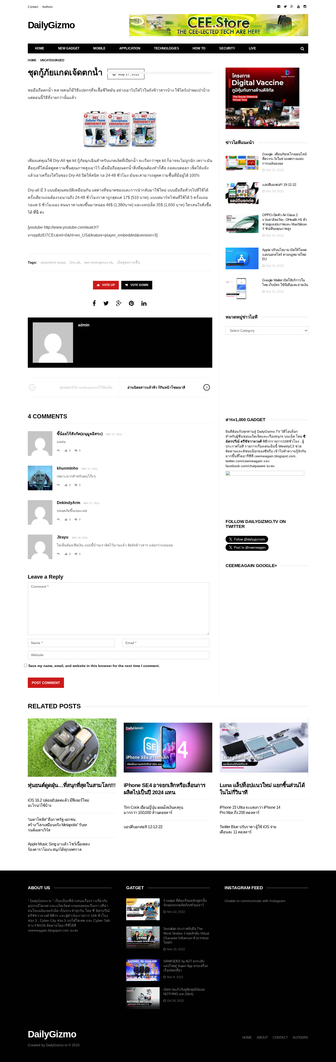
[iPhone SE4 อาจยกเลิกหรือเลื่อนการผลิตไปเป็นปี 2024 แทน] (168, 747)
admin (84, 325)
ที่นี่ (36, 212)
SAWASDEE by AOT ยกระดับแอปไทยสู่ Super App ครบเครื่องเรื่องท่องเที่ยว (185, 965)
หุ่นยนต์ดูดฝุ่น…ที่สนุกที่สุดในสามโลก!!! (71, 785)
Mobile (99, 48)
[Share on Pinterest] (131, 303)
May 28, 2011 (80, 537)
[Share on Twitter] (106, 303)
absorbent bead (53, 262)
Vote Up (108, 285)
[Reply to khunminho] (58, 485)
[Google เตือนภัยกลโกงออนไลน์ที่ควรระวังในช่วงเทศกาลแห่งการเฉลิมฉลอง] (242, 163)
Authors (47, 7)
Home (39, 48)
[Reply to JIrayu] (58, 554)
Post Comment (46, 683)
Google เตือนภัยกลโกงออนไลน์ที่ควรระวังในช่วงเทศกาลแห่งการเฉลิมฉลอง (284, 158)
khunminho (67, 468)
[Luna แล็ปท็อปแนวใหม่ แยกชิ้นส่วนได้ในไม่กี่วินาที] (264, 747)
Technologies (166, 48)
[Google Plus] (291, 6)
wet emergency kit (98, 262)
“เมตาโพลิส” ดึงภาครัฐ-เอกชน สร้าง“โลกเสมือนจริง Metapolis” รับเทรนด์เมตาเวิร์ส (57, 824)
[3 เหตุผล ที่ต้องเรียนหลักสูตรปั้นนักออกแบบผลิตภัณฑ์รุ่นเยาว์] (143, 909)
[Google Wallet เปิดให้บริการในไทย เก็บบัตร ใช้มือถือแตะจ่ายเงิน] (242, 289)
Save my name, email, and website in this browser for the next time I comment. (94, 666)
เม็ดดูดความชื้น (128, 262)
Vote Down (139, 285)
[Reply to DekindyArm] (58, 519)
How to (199, 48)
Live (252, 48)
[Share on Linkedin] (144, 303)
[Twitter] (285, 6)
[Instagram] (305, 6)
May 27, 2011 (114, 434)
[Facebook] (278, 6)
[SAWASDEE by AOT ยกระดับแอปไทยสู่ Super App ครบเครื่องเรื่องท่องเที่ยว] (143, 970)
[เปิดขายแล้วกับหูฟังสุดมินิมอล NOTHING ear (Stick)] (143, 998)
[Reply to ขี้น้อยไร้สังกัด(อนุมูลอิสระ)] (58, 450)
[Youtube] (298, 6)
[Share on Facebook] (94, 303)
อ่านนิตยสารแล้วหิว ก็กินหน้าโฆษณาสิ (156, 387)
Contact (33, 7)
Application (129, 48)
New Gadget (68, 48)
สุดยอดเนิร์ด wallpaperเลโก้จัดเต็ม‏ (86, 387)
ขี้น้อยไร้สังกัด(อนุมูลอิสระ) (80, 434)
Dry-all (75, 262)
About (262, 1037)
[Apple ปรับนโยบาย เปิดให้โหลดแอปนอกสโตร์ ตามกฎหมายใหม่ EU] (242, 258)
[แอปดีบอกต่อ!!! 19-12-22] (242, 193)
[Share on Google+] (119, 303)
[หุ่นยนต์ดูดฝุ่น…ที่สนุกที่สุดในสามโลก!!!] (72, 747)
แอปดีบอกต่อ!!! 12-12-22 (143, 827)
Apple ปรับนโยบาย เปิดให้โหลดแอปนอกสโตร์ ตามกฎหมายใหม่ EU (284, 254)
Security (227, 48)
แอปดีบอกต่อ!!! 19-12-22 (279, 185)
